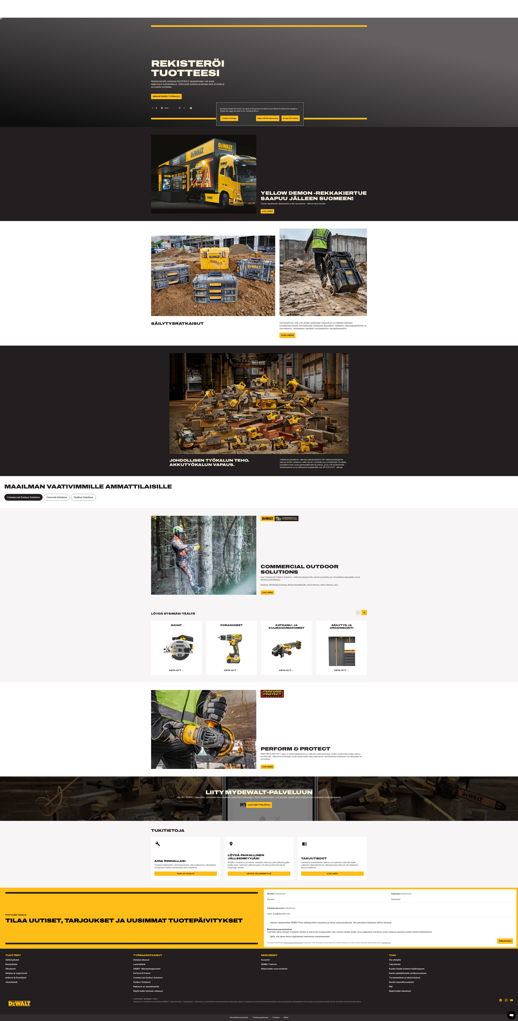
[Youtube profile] (511, 1000)
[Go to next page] (184, 108)
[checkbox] (268, 923)
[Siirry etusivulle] (19, 1003)
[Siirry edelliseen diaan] (358, 612)
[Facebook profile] (501, 1000)
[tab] (23, 497)
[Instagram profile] (506, 1000)
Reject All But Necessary (268, 118)
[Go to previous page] (152, 108)
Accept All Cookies (290, 118)
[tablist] (259, 497)
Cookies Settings (229, 118)
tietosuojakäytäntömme (292, 943)
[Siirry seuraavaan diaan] (364, 612)
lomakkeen (386, 943)
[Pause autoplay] (191, 108)
